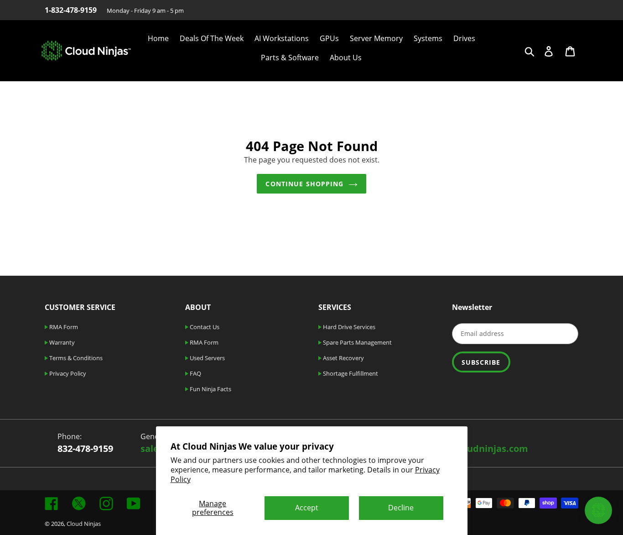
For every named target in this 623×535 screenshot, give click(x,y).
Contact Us (203, 327)
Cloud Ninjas (84, 523)
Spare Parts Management (357, 342)
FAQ (194, 373)
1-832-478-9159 (71, 10)
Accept (306, 508)
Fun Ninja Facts (209, 389)
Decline (401, 508)
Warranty (61, 342)
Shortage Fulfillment (350, 373)
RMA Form (63, 327)
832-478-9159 (85, 448)
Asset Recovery (343, 358)
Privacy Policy (67, 373)
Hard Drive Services (348, 327)
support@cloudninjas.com (469, 448)
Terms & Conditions (75, 358)
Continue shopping (304, 183)
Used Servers (206, 358)
